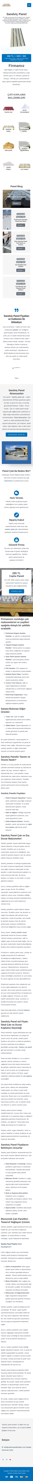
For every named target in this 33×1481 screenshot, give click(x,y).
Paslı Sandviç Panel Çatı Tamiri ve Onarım (20, 243)
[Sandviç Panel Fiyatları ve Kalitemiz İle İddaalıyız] (16, 310)
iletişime (27, 1010)
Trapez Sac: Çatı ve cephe (15, 717)
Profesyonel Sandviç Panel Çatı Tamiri (20, 220)
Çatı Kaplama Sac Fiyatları (20, 265)
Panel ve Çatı (19, 475)
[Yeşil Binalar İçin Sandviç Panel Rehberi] (7, 287)
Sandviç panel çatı (18, 397)
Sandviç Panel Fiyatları (9, 1244)
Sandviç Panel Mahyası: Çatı (15, 683)
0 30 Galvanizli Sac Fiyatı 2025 (16, 197)
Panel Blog (16, 186)
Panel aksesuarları (20, 417)
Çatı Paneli (8, 70)
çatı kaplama (27, 1076)
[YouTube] (10, 1459)
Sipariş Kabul (16, 520)
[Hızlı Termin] (16, 493)
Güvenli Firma (16, 544)
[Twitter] (6, 1459)
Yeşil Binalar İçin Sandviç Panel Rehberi (20, 288)
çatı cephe (12, 412)
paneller (15, 330)
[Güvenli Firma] (16, 539)
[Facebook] (3, 1459)
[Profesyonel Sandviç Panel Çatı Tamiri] (7, 220)
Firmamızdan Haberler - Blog (16, 194)
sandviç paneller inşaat (19, 932)
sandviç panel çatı (11, 529)
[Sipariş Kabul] (16, 514)
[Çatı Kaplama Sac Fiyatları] (7, 265)
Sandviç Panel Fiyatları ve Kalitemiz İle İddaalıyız (16, 319)
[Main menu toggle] (29, 5)
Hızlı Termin (16, 498)
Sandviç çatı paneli (25, 1047)
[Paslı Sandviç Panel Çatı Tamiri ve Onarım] (7, 242)
